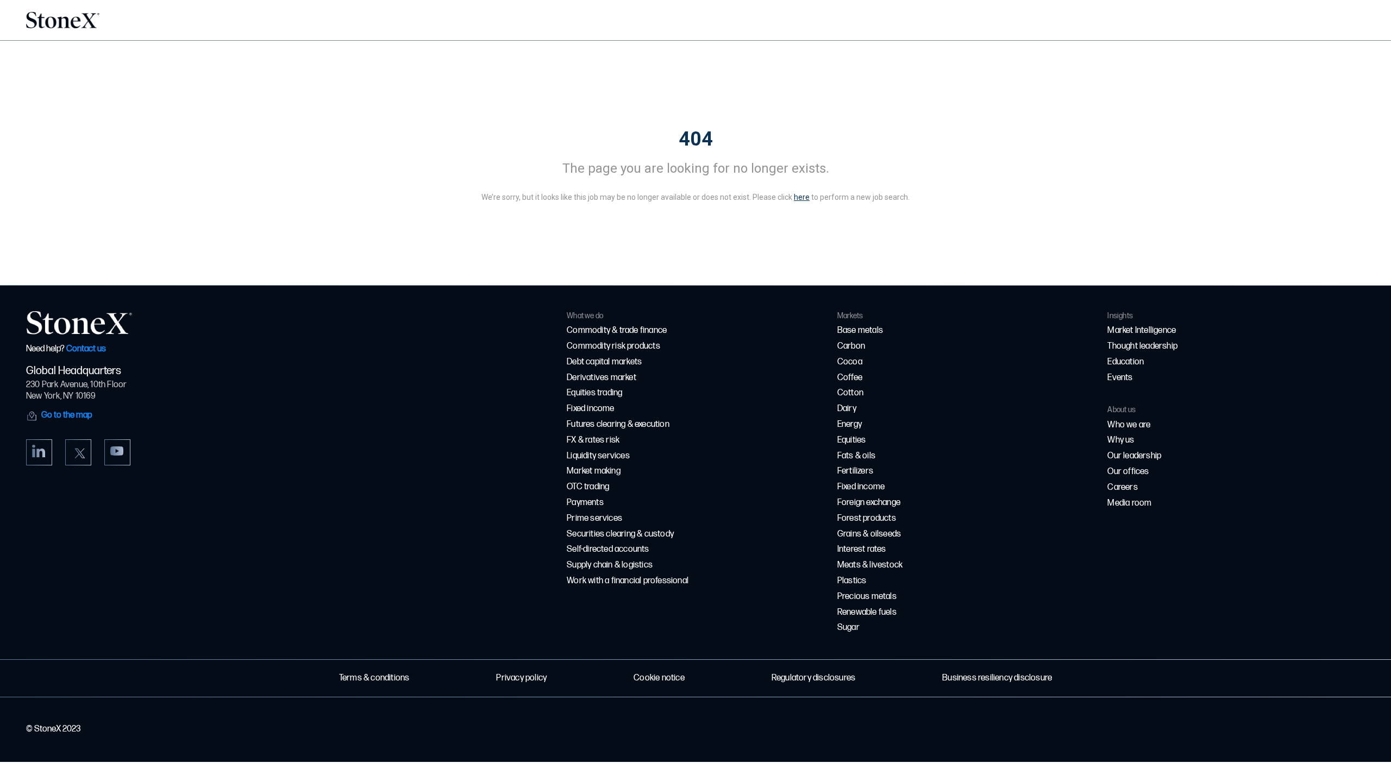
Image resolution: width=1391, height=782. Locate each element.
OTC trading (588, 487)
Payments (585, 502)
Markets (850, 315)
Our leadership (1134, 456)
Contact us (86, 349)
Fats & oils (856, 456)
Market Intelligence (1141, 330)
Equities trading (594, 393)
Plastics (852, 581)
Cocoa (849, 362)
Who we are (1128, 425)
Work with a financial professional (627, 581)
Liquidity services (598, 456)
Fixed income (590, 408)
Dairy (846, 408)
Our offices (1128, 471)
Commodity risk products (613, 346)
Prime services (594, 518)
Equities (851, 440)
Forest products (866, 518)
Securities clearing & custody (620, 534)
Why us (1120, 440)
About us (1121, 409)
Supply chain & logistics (610, 565)
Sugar (848, 627)
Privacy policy (521, 678)
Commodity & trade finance (617, 330)
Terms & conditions (374, 678)
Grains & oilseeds (869, 534)
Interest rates (861, 549)
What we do (585, 315)
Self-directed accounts (608, 549)
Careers (1122, 487)
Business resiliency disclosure (997, 678)
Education (1125, 362)
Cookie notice (659, 678)
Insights (1120, 315)
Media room (1129, 503)
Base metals (860, 330)
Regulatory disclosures (813, 678)
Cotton (850, 393)
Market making (594, 471)
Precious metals (867, 596)
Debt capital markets (604, 362)
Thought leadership (1142, 346)
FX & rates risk (593, 440)
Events (1119, 378)
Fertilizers (855, 471)
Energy (849, 424)
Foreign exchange (868, 502)
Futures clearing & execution (618, 424)
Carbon (851, 346)
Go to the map (66, 415)
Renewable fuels (867, 612)
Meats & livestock (870, 565)
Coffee (849, 378)
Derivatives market (601, 378)
